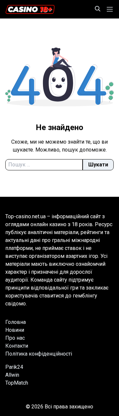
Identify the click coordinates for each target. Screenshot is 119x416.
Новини (14, 330)
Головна (15, 322)
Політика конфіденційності (38, 354)
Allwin (12, 375)
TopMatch (16, 383)
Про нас (15, 338)
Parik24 (14, 367)
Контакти (16, 346)
